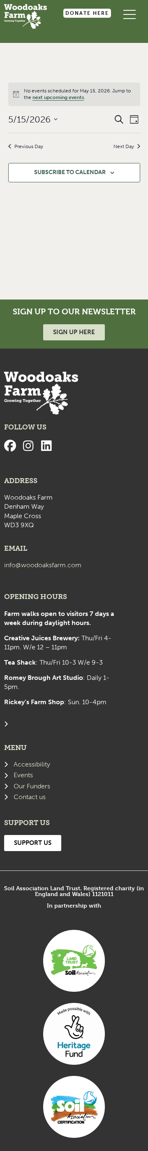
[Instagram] (28, 446)
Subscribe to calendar (70, 172)
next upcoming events (58, 97)
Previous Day (28, 146)
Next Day (123, 146)
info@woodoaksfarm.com (42, 565)
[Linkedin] (46, 446)
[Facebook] (10, 446)
